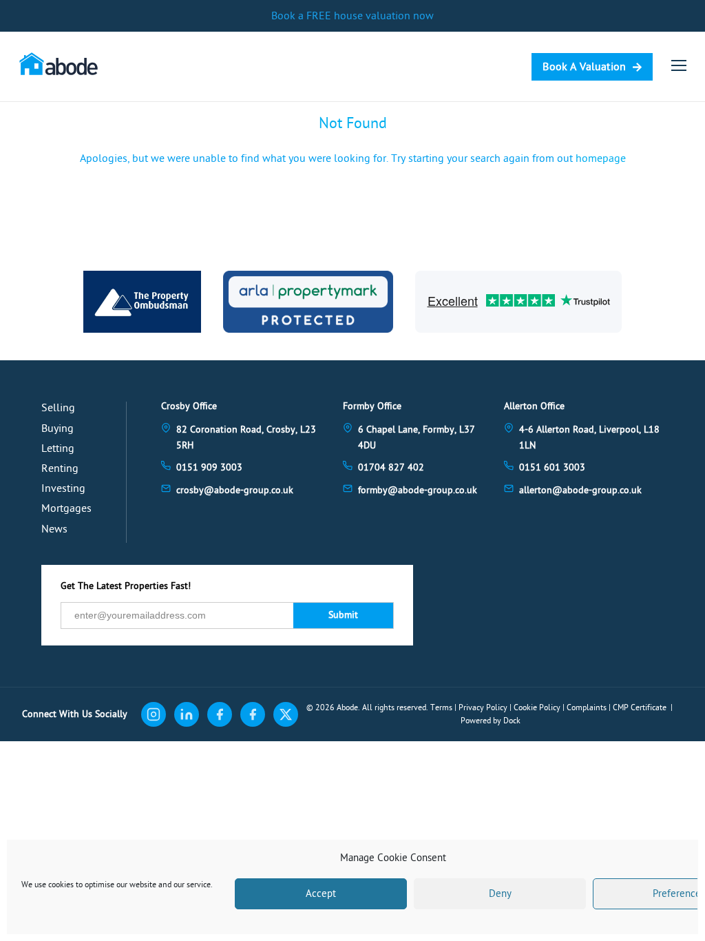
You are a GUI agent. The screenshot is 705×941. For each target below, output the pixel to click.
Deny (500, 894)
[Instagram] (153, 714)
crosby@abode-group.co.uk (234, 490)
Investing (63, 488)
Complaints (587, 707)
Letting (57, 448)
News (54, 529)
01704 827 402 (391, 467)
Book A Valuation (584, 67)
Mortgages (66, 508)
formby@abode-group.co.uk (417, 490)
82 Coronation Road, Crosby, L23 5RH (246, 437)
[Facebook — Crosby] (219, 714)
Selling (58, 408)
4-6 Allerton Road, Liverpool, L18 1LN (589, 437)
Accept (321, 894)
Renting (59, 468)
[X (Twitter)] (285, 714)
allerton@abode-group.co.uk (580, 490)
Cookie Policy (537, 707)
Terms (441, 707)
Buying (57, 428)
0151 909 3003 (209, 467)
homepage (601, 158)
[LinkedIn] (186, 714)
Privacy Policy (483, 707)
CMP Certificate (639, 707)
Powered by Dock (490, 720)
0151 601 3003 (552, 467)
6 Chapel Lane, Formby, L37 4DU (416, 437)
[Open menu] (678, 65)
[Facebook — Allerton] (252, 714)
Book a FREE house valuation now (352, 16)
